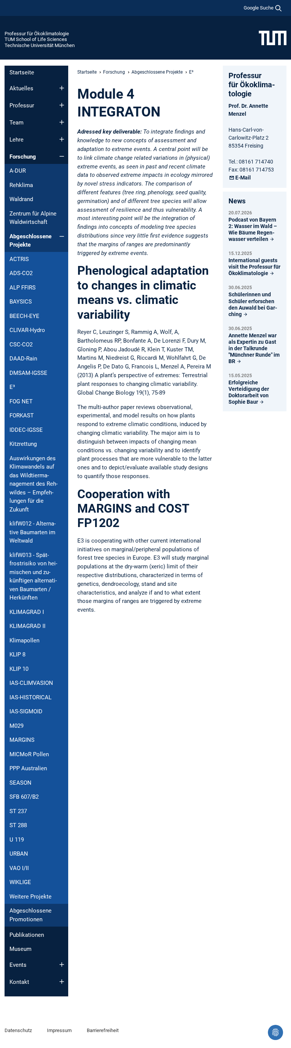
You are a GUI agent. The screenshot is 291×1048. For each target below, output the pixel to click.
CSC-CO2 (21, 344)
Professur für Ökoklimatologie (37, 33)
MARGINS (21, 739)
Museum (20, 949)
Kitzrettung (23, 444)
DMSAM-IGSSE (28, 373)
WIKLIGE (20, 882)
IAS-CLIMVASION (31, 683)
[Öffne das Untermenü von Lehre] (61, 139)
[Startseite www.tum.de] (272, 37)
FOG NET (21, 401)
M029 (16, 725)
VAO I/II (19, 868)
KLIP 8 (17, 654)
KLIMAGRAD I (26, 612)
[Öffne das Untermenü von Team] (61, 122)
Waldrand (21, 199)
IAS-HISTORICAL (30, 697)
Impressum (59, 1030)
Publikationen (26, 935)
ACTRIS (19, 259)
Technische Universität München (40, 45)
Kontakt (19, 982)
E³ (12, 387)
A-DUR (17, 170)
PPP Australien (28, 768)
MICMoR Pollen (29, 754)
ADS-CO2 (21, 273)
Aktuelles (21, 88)
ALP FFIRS (22, 287)
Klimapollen (24, 640)
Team (16, 122)
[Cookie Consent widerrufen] (275, 1032)
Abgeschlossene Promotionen (30, 915)
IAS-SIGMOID (25, 711)
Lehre (16, 139)
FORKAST (21, 415)
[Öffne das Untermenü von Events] (61, 964)
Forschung (22, 156)
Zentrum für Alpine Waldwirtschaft (32, 218)
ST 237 (18, 811)
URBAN (18, 853)
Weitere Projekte (30, 896)
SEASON (20, 782)
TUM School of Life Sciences (36, 39)
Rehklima (21, 185)
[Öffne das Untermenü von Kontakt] (61, 981)
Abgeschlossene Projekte (30, 241)
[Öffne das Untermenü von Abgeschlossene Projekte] (61, 236)
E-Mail (243, 178)
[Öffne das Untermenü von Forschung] (61, 156)
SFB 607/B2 (24, 796)
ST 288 (18, 825)
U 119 (16, 839)
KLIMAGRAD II (27, 626)
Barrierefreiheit (103, 1030)
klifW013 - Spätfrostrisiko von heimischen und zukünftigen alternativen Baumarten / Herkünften (33, 576)
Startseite (21, 72)
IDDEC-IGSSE (26, 429)
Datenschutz (18, 1030)
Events (18, 964)
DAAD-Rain (23, 358)
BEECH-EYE (24, 316)
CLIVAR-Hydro (27, 330)
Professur (21, 105)
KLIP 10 (18, 669)
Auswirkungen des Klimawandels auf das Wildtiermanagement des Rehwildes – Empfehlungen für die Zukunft (33, 484)
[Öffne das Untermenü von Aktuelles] (61, 88)
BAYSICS (20, 301)
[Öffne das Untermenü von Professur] (61, 105)
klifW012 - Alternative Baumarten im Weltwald (32, 532)
